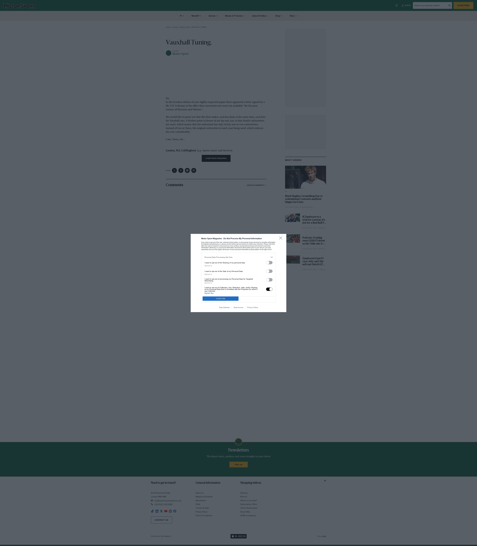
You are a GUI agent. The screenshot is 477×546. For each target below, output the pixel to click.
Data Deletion (224, 307)
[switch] (269, 262)
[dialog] (238, 273)
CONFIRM (220, 299)
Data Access (238, 307)
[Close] (281, 238)
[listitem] (238, 257)
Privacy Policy (252, 307)
